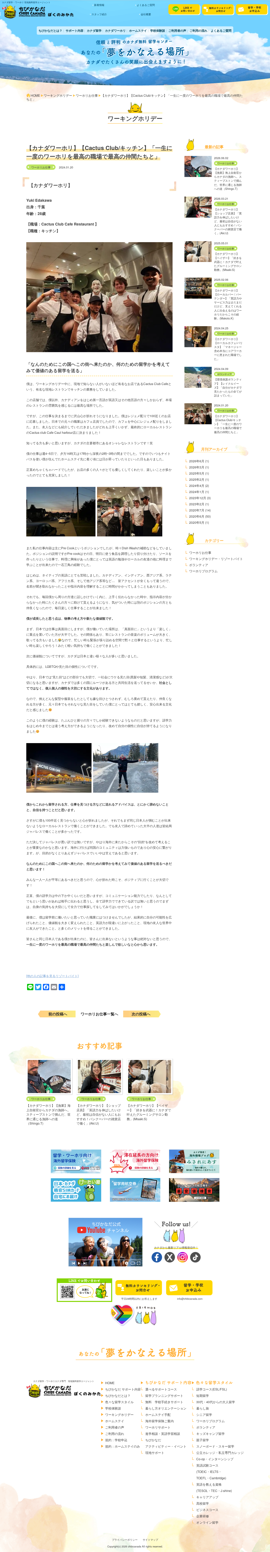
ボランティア (224, 374)
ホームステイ (138, 30)
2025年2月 (196, 479)
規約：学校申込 (116, 1440)
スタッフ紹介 (99, 14)
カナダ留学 (94, 30)
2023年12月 (197, 498)
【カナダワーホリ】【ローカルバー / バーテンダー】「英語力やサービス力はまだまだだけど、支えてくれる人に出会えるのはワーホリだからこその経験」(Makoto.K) (228, 304)
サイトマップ (150, 1539)
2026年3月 (196, 467)
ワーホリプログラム (203, 571)
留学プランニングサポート (164, 1395)
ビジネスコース (207, 1509)
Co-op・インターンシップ (214, 1459)
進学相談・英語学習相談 (162, 1433)
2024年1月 (196, 491)
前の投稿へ (57, 1014)
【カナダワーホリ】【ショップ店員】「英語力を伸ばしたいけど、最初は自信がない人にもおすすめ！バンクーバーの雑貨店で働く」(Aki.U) (98, 1114)
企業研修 (202, 1516)
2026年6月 (196, 461)
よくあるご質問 (146, 5)
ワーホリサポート (158, 1427)
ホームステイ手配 (158, 1414)
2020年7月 (196, 510)
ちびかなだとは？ (50, 30)
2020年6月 (196, 516)
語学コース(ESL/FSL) (211, 1389)
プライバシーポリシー (125, 1539)
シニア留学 (204, 1414)
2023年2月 (196, 504)
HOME (110, 1383)
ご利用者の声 (177, 30)
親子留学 (202, 1440)
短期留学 (202, 1395)
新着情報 (99, 5)
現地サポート (154, 1452)
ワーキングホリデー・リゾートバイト (216, 558)
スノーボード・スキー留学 (215, 1446)
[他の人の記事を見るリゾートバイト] (52, 976)
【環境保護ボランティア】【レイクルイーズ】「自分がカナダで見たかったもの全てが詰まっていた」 (228, 387)
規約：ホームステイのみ (122, 1446)
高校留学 (202, 1503)
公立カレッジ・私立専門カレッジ (220, 1452)
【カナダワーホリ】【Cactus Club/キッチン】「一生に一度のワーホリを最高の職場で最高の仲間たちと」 (228, 424)
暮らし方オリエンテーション (165, 1408)
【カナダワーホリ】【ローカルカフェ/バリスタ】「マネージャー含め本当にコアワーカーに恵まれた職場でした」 (228, 349)
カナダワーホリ (115, 30)
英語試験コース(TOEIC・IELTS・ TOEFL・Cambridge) (211, 1471)
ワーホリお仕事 (41, 167)
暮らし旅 (202, 1408)
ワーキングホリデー (119, 1414)
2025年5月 (196, 473)
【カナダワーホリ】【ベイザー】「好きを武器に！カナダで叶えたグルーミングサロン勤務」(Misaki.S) (149, 1112)
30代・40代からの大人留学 (215, 1402)
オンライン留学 (207, 1522)
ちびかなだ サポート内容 (123, 1389)
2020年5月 (196, 522)
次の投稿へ (141, 1014)
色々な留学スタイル (119, 1402)
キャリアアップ (207, 1497)
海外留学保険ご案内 (159, 1421)
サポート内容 (74, 30)
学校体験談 (157, 30)
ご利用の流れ (198, 30)
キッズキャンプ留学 (210, 1433)
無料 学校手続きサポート (164, 1402)
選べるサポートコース (161, 1389)
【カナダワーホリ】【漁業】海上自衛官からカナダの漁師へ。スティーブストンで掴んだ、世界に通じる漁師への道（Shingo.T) (48, 1114)
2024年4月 (196, 485)
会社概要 (146, 14)
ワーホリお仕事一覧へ (99, 1014)
